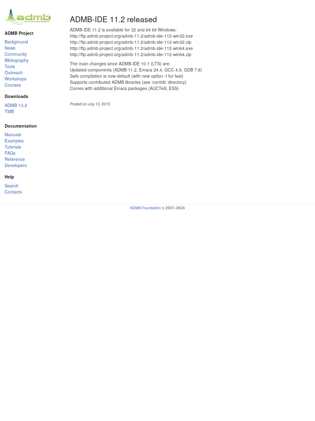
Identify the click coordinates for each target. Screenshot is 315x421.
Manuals (13, 134)
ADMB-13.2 (16, 105)
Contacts (13, 192)
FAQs (10, 153)
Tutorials (13, 147)
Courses (13, 85)
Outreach (14, 72)
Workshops (15, 79)
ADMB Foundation (145, 207)
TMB (9, 111)
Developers (16, 165)
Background (16, 42)
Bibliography (17, 60)
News (10, 48)
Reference (15, 159)
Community (16, 54)
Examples (14, 140)
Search (11, 185)
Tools (10, 66)
